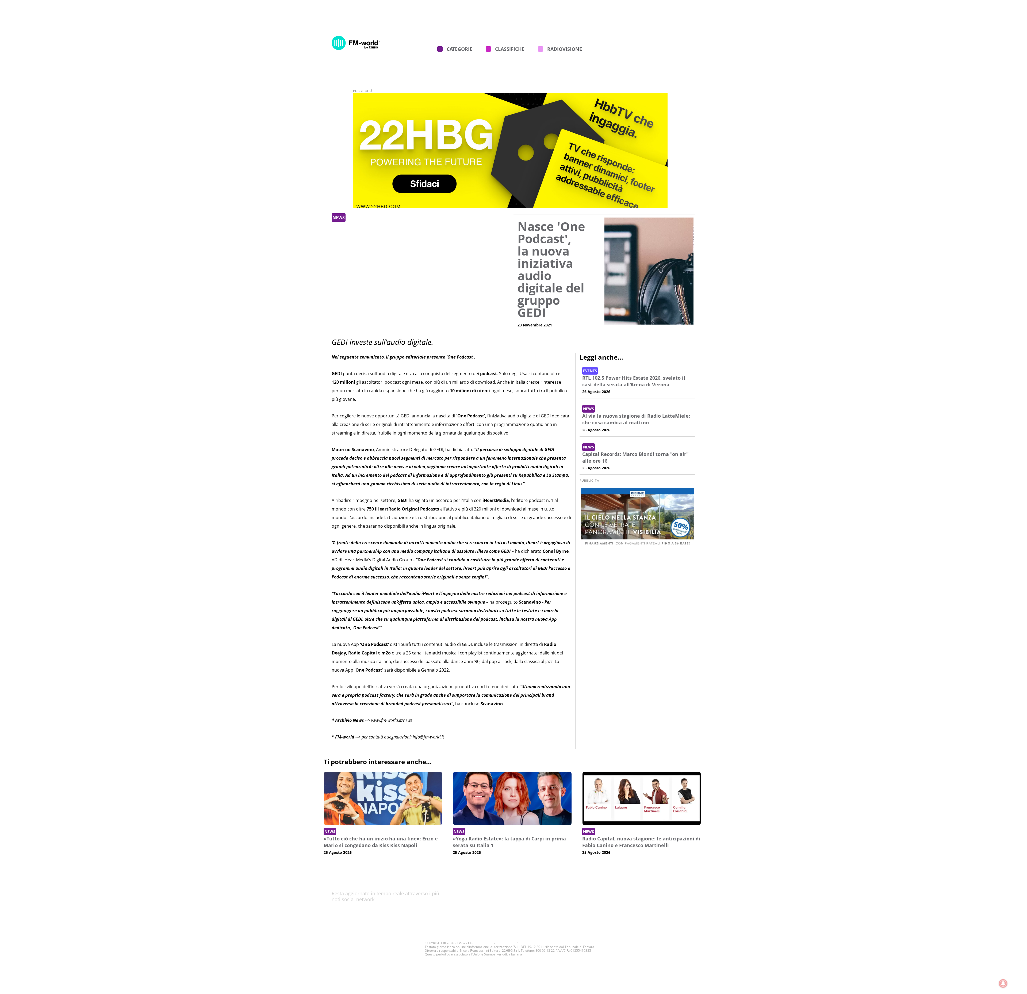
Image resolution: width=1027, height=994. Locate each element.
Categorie (459, 49)
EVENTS (590, 370)
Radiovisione (564, 49)
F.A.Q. (682, 21)
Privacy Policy (627, 898)
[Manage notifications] (1003, 983)
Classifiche (509, 49)
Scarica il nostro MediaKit (638, 907)
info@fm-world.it (428, 737)
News (338, 217)
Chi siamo (341, 21)
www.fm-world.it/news (391, 720)
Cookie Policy (627, 889)
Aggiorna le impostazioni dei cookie (544, 943)
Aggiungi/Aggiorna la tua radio (634, 21)
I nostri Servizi (422, 21)
